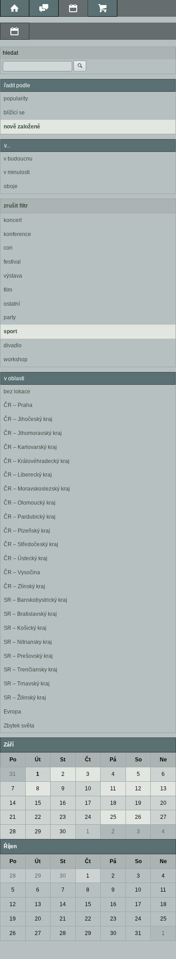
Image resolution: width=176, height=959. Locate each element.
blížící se (14, 112)
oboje (11, 186)
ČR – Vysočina (22, 572)
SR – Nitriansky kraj (28, 642)
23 (63, 817)
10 (88, 788)
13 (163, 788)
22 (38, 817)
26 (138, 817)
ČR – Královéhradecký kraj (36, 461)
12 (138, 788)
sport (10, 331)
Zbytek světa (19, 726)
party (10, 317)
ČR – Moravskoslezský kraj (37, 489)
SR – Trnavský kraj (27, 683)
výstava (13, 276)
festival (12, 262)
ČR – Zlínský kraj (24, 586)
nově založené (22, 126)
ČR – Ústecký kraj (25, 558)
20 (163, 803)
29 (38, 831)
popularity (16, 98)
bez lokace (17, 391)
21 (12, 817)
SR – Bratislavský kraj (30, 614)
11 (113, 788)
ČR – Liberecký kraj (28, 475)
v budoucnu (18, 159)
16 (63, 803)
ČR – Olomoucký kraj (30, 503)
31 (12, 774)
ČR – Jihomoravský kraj (33, 433)
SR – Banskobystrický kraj (35, 600)
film (8, 290)
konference (17, 234)
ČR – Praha (18, 405)
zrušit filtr (16, 206)
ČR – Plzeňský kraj (27, 531)
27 (163, 817)
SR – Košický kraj (25, 628)
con (8, 248)
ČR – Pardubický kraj (30, 517)
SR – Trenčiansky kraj (30, 669)
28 (12, 831)
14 (12, 803)
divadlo (13, 345)
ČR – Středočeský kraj (31, 544)
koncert (13, 220)
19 (138, 803)
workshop (16, 359)
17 (88, 803)
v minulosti (17, 172)
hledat (10, 53)
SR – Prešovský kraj (28, 656)
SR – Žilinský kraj (25, 697)
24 (88, 817)
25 (113, 817)
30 (63, 831)
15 (38, 803)
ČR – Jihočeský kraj (28, 419)
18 (113, 803)
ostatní (12, 304)
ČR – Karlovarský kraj (30, 447)
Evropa (12, 712)
